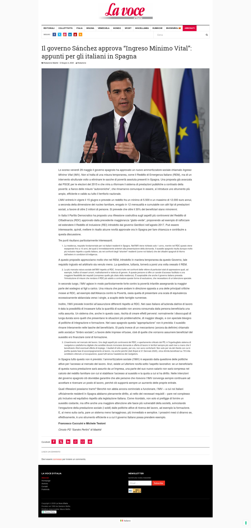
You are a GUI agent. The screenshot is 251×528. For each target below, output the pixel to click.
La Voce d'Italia (62, 503)
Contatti (45, 486)
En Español (172, 28)
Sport (128, 28)
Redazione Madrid (51, 63)
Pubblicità (45, 489)
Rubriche (157, 28)
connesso (57, 459)
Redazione (81, 63)
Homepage (46, 480)
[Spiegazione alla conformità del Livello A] (134, 490)
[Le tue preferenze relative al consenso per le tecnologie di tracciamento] (246, 523)
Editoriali (49, 28)
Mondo (117, 28)
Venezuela (103, 28)
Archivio (45, 483)
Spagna (90, 28)
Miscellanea (142, 28)
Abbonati (190, 28)
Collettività (65, 28)
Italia (79, 28)
